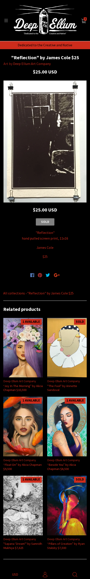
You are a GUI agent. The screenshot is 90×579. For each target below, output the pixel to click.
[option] (45, 142)
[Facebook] (32, 275)
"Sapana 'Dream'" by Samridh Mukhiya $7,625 (22, 545)
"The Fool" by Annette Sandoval (62, 388)
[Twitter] (48, 275)
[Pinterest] (40, 275)
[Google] (57, 275)
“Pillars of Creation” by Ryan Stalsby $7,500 (66, 545)
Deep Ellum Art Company (32, 63)
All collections (14, 293)
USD (15, 574)
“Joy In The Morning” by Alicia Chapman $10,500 (23, 388)
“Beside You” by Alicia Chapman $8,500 (61, 466)
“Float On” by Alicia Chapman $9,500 (22, 466)
